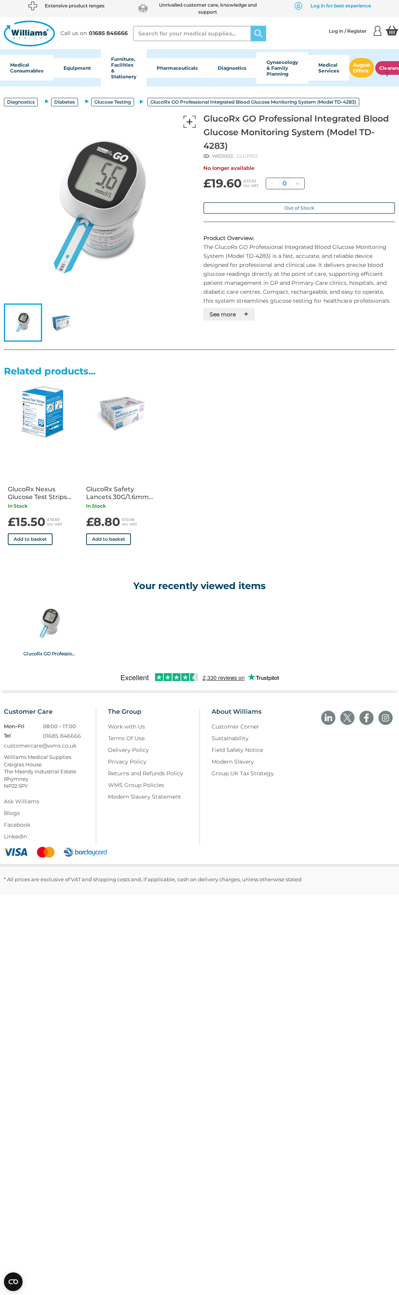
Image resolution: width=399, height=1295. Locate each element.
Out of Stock (299, 208)
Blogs (12, 813)
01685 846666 (62, 735)
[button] (23, 322)
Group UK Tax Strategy (243, 773)
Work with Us (126, 726)
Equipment (77, 68)
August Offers (361, 68)
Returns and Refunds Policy (145, 773)
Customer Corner (235, 726)
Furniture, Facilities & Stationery (123, 67)
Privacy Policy (127, 761)
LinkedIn (15, 836)
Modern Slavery (233, 761)
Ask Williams (21, 801)
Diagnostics (232, 68)
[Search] (258, 33)
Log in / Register (348, 31)
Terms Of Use (126, 738)
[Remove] (272, 183)
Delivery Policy (128, 749)
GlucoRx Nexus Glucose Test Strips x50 (37, 493)
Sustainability (230, 738)
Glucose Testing (112, 102)
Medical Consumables (26, 68)
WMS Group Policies (136, 785)
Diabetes (64, 102)
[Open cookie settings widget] (13, 1281)
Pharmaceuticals (177, 68)
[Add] (297, 183)
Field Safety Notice (237, 749)
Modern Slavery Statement (144, 796)
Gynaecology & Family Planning (282, 68)
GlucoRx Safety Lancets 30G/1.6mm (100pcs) (117, 493)
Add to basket (30, 539)
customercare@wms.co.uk (40, 745)
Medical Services (328, 68)
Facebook (17, 824)
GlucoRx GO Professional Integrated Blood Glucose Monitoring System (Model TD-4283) (49, 653)
